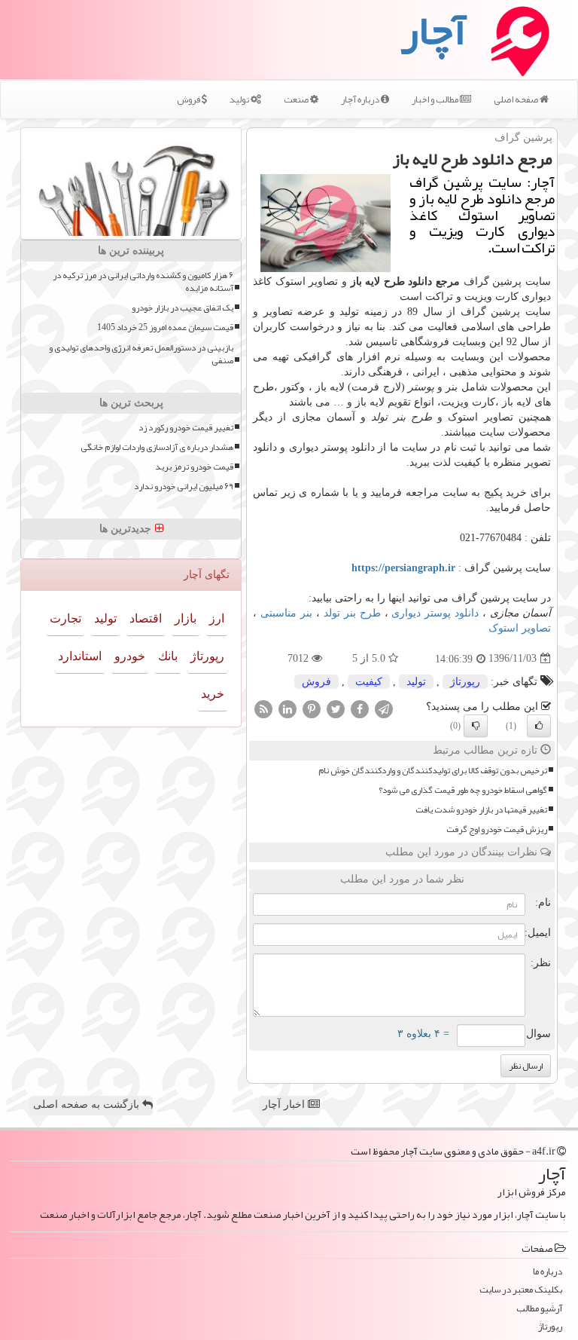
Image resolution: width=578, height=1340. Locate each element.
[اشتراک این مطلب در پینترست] (311, 708)
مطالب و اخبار (436, 99)
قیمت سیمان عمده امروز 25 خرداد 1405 (165, 327)
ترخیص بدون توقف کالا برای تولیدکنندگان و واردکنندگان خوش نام (432, 770)
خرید (212, 693)
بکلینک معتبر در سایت (520, 1290)
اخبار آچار (285, 1104)
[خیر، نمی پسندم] (476, 725)
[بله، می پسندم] (539, 725)
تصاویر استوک (519, 628)
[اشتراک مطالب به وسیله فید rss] (263, 708)
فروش (189, 99)
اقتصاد (145, 618)
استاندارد (80, 656)
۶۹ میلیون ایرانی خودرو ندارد (183, 486)
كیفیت (368, 681)
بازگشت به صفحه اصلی (87, 1104)
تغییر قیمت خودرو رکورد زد (185, 427)
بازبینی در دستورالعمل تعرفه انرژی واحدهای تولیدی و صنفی (141, 354)
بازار (185, 618)
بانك (168, 656)
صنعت (297, 99)
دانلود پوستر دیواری (435, 613)
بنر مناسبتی (286, 613)
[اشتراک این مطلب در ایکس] (335, 708)
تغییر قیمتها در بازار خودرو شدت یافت (481, 809)
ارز (216, 618)
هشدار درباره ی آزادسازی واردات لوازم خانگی (157, 447)
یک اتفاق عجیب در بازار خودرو (182, 308)
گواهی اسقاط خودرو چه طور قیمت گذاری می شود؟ (463, 790)
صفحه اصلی (517, 99)
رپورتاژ (465, 681)
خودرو (129, 656)
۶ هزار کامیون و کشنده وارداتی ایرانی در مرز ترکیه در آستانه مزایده (143, 282)
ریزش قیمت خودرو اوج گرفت (496, 829)
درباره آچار (361, 99)
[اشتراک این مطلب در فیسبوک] (359, 708)
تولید (240, 99)
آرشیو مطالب (539, 1308)
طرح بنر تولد (352, 613)
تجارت (65, 618)
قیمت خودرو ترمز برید (194, 467)
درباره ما (547, 1271)
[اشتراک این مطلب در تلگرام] (383, 708)
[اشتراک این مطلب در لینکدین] (287, 708)
